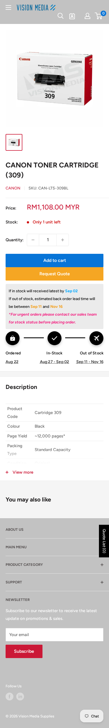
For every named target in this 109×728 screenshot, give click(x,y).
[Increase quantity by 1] (62, 240)
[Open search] (61, 16)
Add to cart (54, 260)
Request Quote (54, 273)
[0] (98, 16)
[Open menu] (8, 7)
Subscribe (24, 651)
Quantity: (14, 239)
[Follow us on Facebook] (9, 696)
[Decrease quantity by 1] (33, 240)
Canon (13, 188)
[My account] (87, 16)
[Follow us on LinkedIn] (20, 696)
